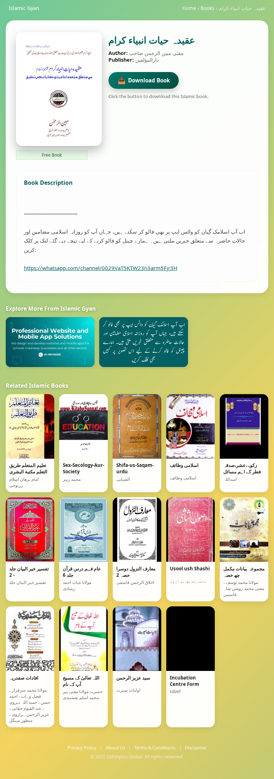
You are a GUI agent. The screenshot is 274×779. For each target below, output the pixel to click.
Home (189, 8)
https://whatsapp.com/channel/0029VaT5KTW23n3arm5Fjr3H (100, 267)
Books (207, 8)
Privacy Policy (81, 747)
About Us (115, 747)
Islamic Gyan (24, 8)
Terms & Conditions (155, 747)
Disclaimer (196, 747)
